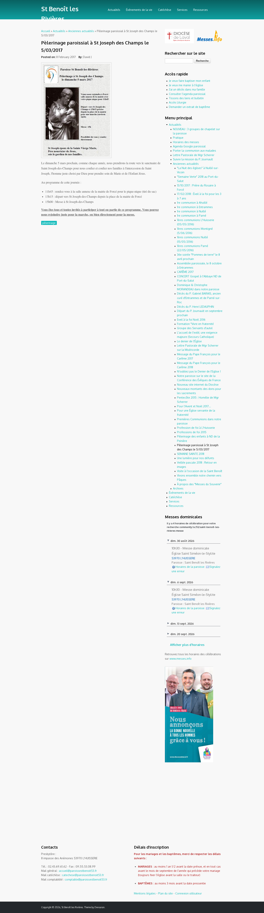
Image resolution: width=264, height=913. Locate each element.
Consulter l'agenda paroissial (187, 94)
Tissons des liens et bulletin (186, 98)
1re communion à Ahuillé (192, 202)
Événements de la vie (139, 9)
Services (182, 9)
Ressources (200, 9)
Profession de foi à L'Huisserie (196, 427)
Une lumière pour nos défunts (195, 458)
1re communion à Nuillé (191, 211)
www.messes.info (180, 658)
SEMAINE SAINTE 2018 (190, 453)
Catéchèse (164, 9)
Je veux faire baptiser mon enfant (189, 80)
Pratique (178, 137)
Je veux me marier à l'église (186, 85)
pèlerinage (49, 223)
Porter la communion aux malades (194, 150)
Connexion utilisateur (188, 893)
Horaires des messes (186, 142)
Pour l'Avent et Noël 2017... (194, 406)
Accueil (45, 31)
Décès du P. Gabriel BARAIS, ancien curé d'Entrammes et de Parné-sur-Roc (199, 298)
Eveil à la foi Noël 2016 (191, 319)
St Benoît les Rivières (59, 14)
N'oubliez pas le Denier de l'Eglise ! (199, 371)
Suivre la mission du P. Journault (193, 159)
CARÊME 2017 (185, 271)
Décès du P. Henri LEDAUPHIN (195, 306)
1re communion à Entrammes (195, 207)
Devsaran (100, 907)
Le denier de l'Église (189, 341)
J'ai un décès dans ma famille (187, 89)
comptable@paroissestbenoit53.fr (86, 879)
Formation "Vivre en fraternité (195, 323)
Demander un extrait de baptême (189, 106)
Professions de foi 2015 (191, 432)
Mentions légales (145, 893)
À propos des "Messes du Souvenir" (199, 484)
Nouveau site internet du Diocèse (198, 384)
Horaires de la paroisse (189, 566)
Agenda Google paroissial (189, 146)
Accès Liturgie (177, 102)
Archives (178, 488)
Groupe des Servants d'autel (195, 328)
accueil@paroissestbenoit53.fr (78, 870)
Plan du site (165, 893)
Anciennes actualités (81, 31)
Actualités (114, 9)
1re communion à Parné (191, 215)
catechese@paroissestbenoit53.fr (83, 875)
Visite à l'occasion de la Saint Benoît (199, 471)
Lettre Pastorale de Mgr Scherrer (193, 155)
